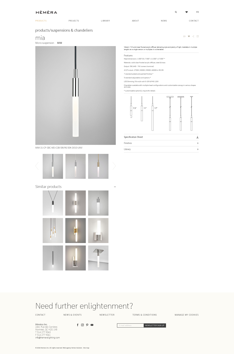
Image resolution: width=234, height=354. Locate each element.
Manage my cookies (187, 315)
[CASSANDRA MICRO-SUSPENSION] (98, 202)
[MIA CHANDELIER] (53, 230)
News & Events (72, 315)
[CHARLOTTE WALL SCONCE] (75, 257)
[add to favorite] (189, 36)
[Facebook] (77, 325)
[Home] (46, 12)
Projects (74, 21)
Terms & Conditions (144, 315)
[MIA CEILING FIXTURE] (98, 257)
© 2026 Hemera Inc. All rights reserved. (48, 348)
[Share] (193, 36)
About (135, 21)
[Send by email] (198, 36)
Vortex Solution (76, 348)
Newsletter (107, 315)
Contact (194, 21)
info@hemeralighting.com (47, 338)
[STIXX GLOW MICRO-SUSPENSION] (53, 257)
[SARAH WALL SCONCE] (75, 230)
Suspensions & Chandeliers (72, 30)
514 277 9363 (44, 332)
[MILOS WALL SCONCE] (75, 202)
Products (41, 21)
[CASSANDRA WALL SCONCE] (98, 230)
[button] (37, 166)
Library (105, 21)
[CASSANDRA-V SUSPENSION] (53, 202)
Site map (86, 348)
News (164, 21)
